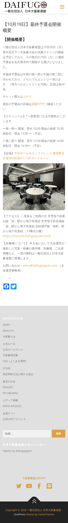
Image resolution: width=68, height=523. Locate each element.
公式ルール (9, 343)
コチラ (27, 96)
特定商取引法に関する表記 (18, 374)
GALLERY (8, 387)
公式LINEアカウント (14, 419)
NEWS (6, 324)
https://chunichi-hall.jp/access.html (27, 236)
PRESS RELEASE (12, 406)
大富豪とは (9, 336)
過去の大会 (9, 381)
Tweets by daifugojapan (17, 451)
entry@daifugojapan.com (40, 266)
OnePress (19, 514)
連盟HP (37, 104)
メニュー (62, 6)
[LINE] (49, 486)
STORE (7, 368)
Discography (10, 393)
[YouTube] (29, 486)
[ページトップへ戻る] (34, 501)
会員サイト (9, 413)
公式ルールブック (13, 349)
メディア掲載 (10, 400)
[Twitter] (19, 486)
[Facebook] (39, 486)
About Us (8, 330)
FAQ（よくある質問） (15, 361)
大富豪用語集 (10, 355)
